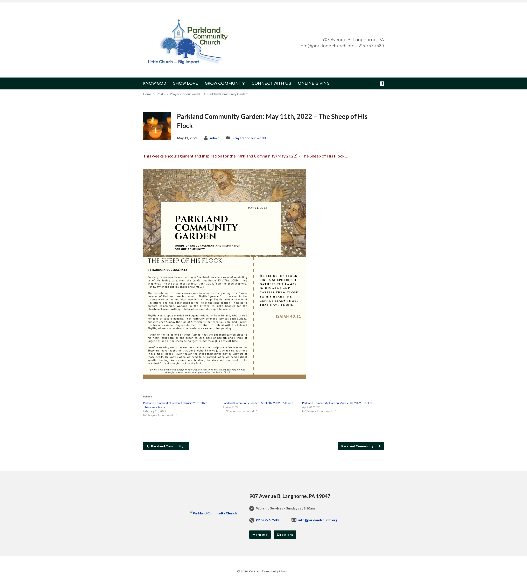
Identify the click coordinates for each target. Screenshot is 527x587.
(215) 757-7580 (267, 520)
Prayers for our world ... (186, 94)
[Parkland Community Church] (213, 513)
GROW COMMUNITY (225, 83)
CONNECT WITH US (271, 83)
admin (214, 138)
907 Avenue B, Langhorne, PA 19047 (289, 496)
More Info (260, 534)
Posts (161, 94)
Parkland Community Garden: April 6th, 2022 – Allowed (258, 403)
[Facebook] (382, 83)
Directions (285, 534)
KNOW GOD (154, 83)
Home (147, 94)
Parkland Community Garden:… (228, 94)
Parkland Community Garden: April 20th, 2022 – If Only (337, 403)
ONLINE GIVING (314, 83)
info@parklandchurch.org (317, 520)
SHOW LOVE (185, 83)
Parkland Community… (168, 446)
